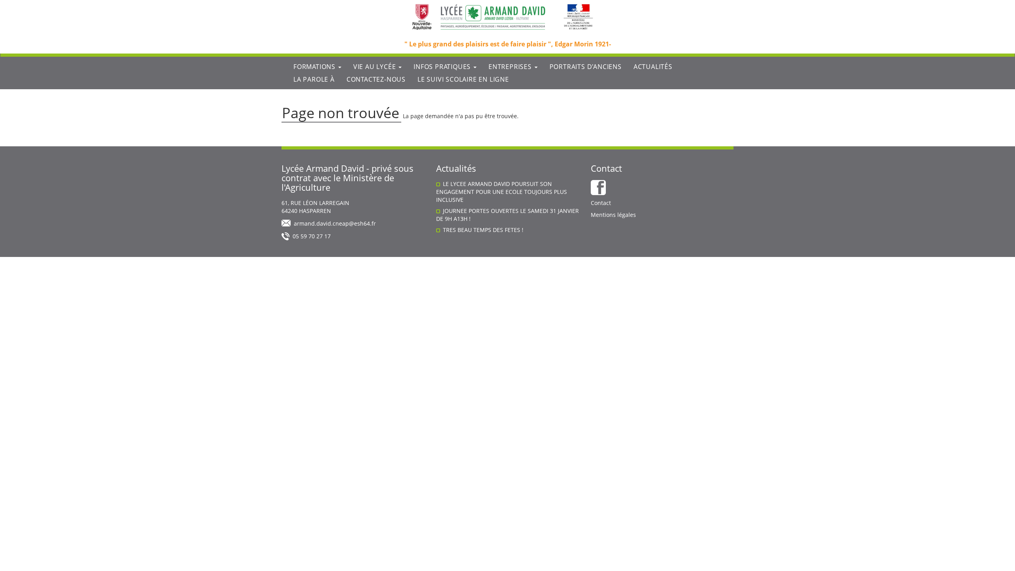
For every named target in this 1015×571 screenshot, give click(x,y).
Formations (315, 66)
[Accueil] (493, 17)
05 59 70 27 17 (312, 236)
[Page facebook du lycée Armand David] (598, 187)
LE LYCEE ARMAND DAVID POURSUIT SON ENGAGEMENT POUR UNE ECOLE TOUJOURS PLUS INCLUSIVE (501, 191)
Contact (601, 203)
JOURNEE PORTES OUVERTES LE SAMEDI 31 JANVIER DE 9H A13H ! (507, 214)
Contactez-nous (376, 79)
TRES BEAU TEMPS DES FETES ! (483, 230)
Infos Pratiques (443, 66)
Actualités (653, 66)
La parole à (314, 79)
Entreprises (511, 66)
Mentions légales (613, 214)
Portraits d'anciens (586, 66)
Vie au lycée (375, 66)
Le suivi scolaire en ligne (463, 79)
